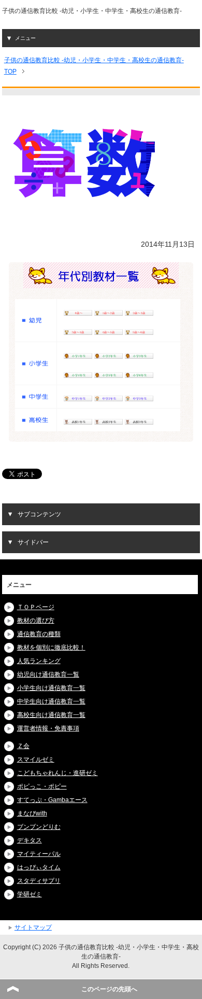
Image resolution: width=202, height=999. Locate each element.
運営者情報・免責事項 (48, 728)
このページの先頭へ (109, 989)
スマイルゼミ (35, 759)
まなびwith (32, 813)
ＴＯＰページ (35, 607)
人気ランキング (39, 661)
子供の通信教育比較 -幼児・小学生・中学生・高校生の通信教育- (92, 11)
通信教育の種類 (39, 634)
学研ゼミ (29, 894)
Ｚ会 (23, 746)
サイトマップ (33, 927)
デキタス (29, 840)
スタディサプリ (39, 880)
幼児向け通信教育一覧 (48, 674)
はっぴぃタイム (39, 867)
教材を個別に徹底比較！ (51, 647)
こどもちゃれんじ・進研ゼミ (57, 773)
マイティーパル (39, 853)
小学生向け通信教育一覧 (51, 688)
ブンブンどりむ (39, 827)
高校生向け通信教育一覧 (51, 715)
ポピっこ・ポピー (42, 786)
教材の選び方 (35, 620)
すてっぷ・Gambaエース (52, 800)
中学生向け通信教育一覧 (51, 701)
